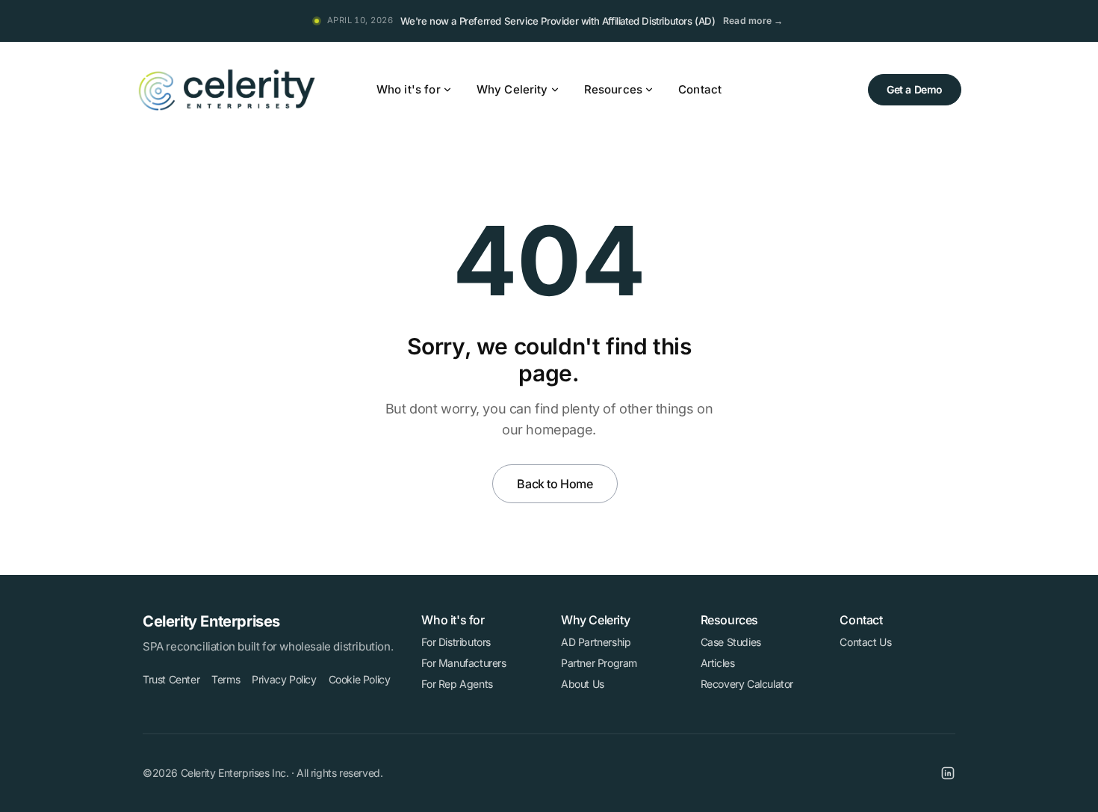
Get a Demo (915, 89)
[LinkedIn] (948, 773)
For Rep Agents (456, 683)
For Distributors (456, 642)
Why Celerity (512, 89)
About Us (582, 683)
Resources (613, 89)
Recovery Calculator (747, 683)
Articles (718, 662)
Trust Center (171, 679)
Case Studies (731, 642)
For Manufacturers (463, 662)
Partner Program (599, 662)
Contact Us (865, 642)
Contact (700, 89)
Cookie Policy (360, 679)
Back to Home (554, 483)
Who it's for (408, 89)
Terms (225, 679)
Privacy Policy (284, 679)
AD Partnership (595, 642)
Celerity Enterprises (211, 621)
